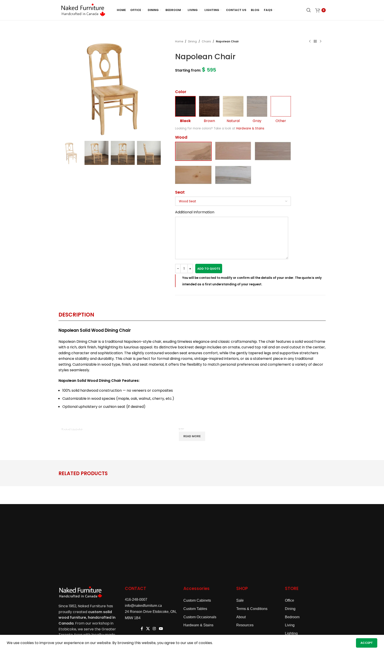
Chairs (206, 41)
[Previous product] (309, 41)
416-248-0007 (136, 599)
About (241, 617)
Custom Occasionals (199, 617)
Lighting (291, 633)
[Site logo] (83, 9)
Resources (245, 625)
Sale (240, 600)
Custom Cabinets (197, 600)
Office (289, 600)
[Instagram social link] (154, 628)
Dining (192, 41)
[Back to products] (315, 41)
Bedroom (292, 617)
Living (290, 625)
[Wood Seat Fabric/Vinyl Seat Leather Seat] (233, 201)
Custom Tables (195, 609)
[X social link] (148, 628)
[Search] (308, 10)
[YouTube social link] (160, 628)
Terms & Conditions (251, 609)
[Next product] (320, 41)
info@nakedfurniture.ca (143, 605)
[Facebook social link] (142, 628)
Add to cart (208, 268)
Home (179, 41)
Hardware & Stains (250, 128)
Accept (366, 643)
